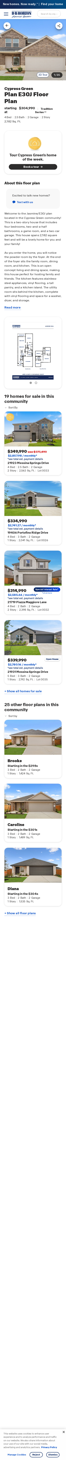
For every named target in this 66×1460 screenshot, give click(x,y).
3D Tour (42, 74)
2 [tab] (36, 383)
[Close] (64, 1432)
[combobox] (49, 13)
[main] (33, 739)
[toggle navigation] (6, 14)
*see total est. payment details (25, 457)
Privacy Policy (49, 1447)
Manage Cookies (17, 1454)
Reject (36, 1454)
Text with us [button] (25, 202)
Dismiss (53, 1454)
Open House (52, 659)
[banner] (33, 4)
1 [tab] (31, 383)
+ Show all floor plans (20, 913)
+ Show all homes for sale (23, 691)
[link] (33, 49)
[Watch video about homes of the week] (33, 142)
